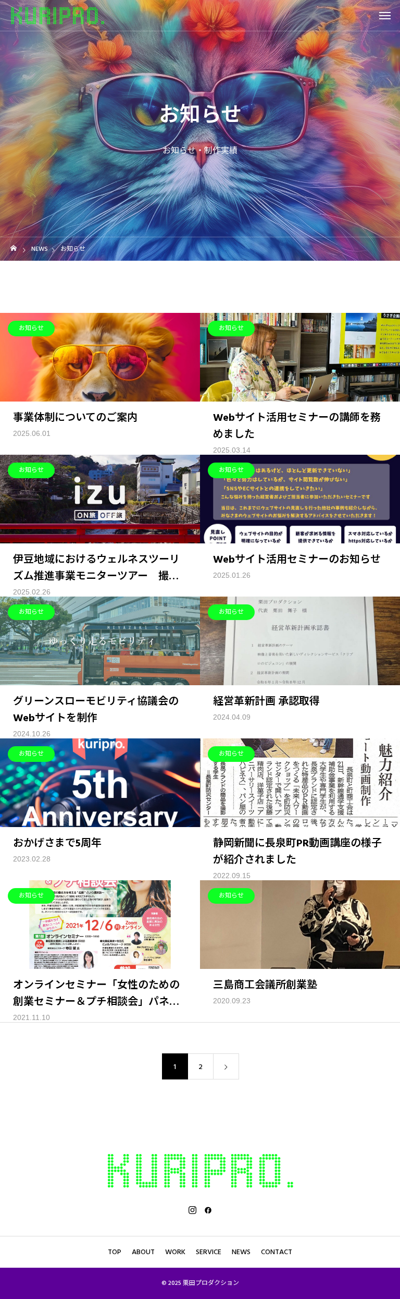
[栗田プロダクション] (57, 15)
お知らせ (31, 328)
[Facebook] (208, 1210)
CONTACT (276, 1252)
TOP (114, 1252)
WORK (175, 1252)
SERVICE (208, 1252)
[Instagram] (192, 1210)
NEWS (241, 1252)
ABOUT (143, 1252)
